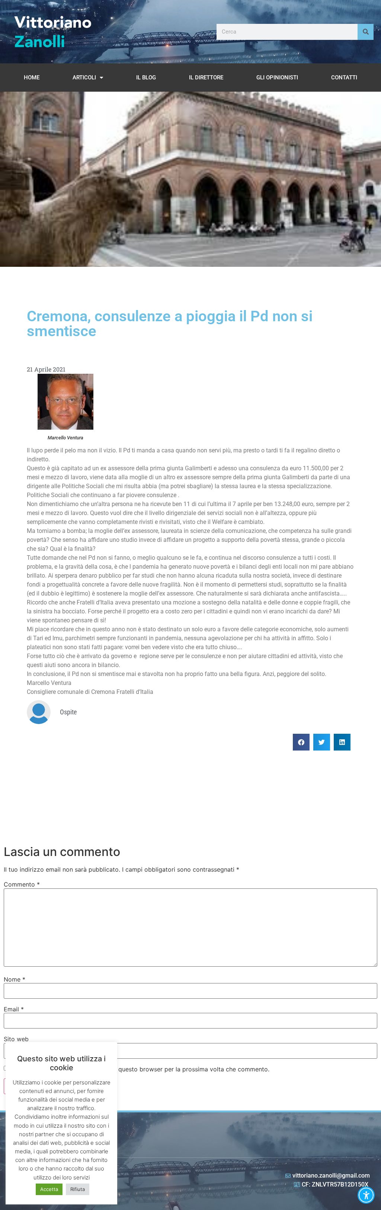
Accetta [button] (49, 1189)
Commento (22, 884)
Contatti (344, 77)
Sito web (16, 1039)
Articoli (84, 77)
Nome (14, 979)
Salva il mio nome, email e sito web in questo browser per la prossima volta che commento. (139, 1069)
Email (14, 1009)
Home (31, 77)
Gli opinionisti (277, 77)
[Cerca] (366, 32)
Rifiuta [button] (77, 1189)
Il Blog (146, 77)
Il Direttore (206, 77)
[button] (301, 742)
